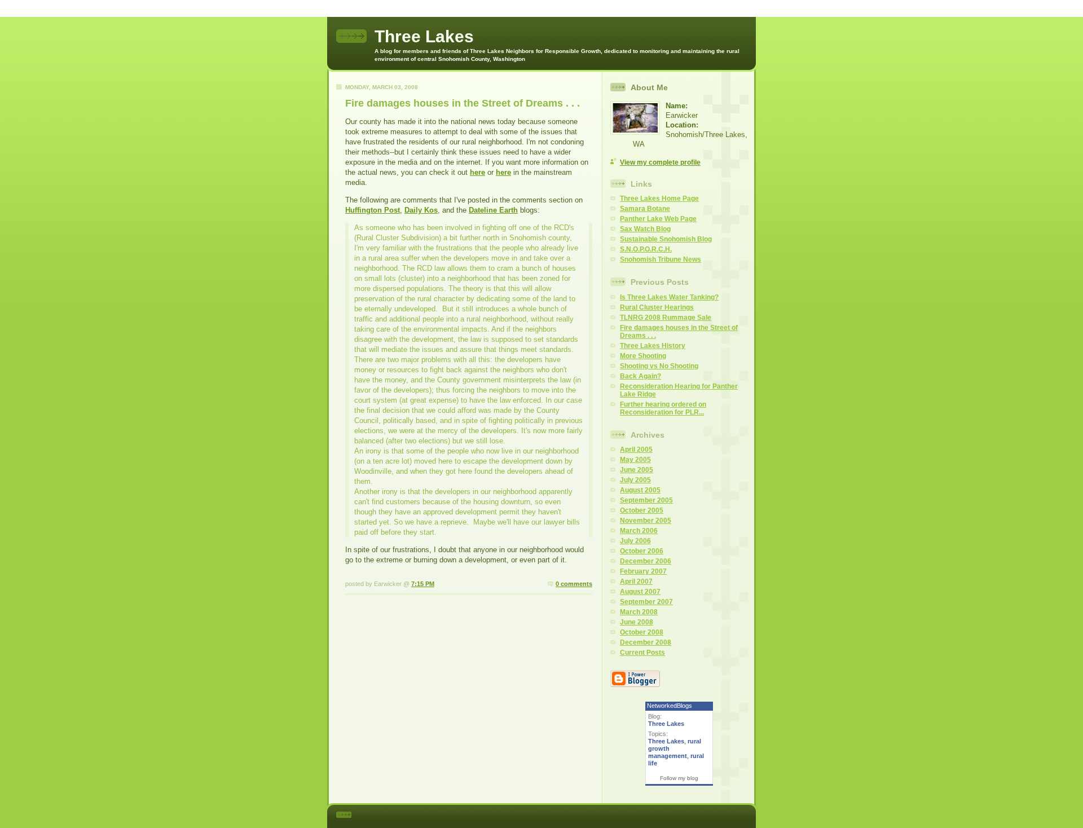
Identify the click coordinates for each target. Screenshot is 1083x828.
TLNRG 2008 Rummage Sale (665, 317)
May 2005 (635, 460)
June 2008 (636, 622)
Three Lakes (666, 723)
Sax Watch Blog (645, 229)
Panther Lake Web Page (658, 219)
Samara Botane (645, 209)
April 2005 (636, 449)
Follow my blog (679, 778)
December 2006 (645, 561)
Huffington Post (372, 210)
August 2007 (640, 592)
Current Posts (642, 653)
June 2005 (636, 470)
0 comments (574, 583)
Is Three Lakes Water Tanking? (669, 297)
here (477, 172)
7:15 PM (422, 583)
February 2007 (643, 571)
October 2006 (641, 551)
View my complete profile (660, 162)
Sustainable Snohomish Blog (666, 239)
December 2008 (645, 642)
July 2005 (635, 480)
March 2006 (639, 531)
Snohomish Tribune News (660, 259)
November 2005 (645, 521)
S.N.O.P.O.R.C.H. (646, 249)
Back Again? (640, 376)
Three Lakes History (652, 346)
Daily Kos (421, 210)
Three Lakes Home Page (659, 198)
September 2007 (646, 602)
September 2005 (646, 500)
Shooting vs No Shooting (659, 366)
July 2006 (635, 541)
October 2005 (641, 510)
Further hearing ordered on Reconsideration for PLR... (663, 408)
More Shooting (643, 356)
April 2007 (636, 581)
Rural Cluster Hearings (657, 307)
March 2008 (639, 612)
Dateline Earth (493, 210)
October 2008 (641, 632)
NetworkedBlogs (669, 705)
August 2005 (640, 490)
